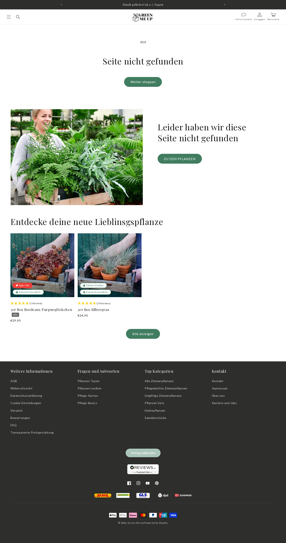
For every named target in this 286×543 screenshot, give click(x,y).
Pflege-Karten (88, 395)
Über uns (218, 395)
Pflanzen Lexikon (90, 388)
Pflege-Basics (87, 403)
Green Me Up (136, 522)
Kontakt (218, 381)
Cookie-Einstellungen (25, 403)
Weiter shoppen (143, 82)
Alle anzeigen (143, 334)
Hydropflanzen (155, 410)
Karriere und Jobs (224, 403)
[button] (8, 17)
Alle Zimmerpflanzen (159, 381)
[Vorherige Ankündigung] (61, 4)
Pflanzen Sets (154, 403)
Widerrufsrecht (21, 388)
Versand (16, 410)
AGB (13, 381)
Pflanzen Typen (89, 381)
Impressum (220, 388)
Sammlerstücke (155, 418)
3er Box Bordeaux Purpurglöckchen (41, 311)
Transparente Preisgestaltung (32, 432)
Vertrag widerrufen (143, 453)
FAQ (13, 425)
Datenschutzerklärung (26, 395)
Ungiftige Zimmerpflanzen (163, 395)
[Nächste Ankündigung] (224, 4)
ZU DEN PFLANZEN (180, 158)
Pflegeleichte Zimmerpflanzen (166, 388)
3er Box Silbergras (93, 309)
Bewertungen (20, 418)
